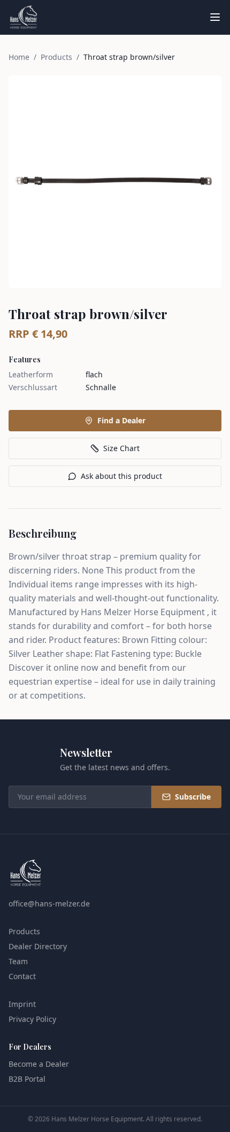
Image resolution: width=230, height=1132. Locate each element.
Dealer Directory (38, 946)
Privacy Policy (32, 1019)
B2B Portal (27, 1079)
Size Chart (121, 448)
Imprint (22, 1004)
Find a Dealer (121, 420)
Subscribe (193, 797)
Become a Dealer (39, 1064)
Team (18, 961)
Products (56, 57)
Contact (22, 976)
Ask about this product (121, 476)
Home (19, 57)
